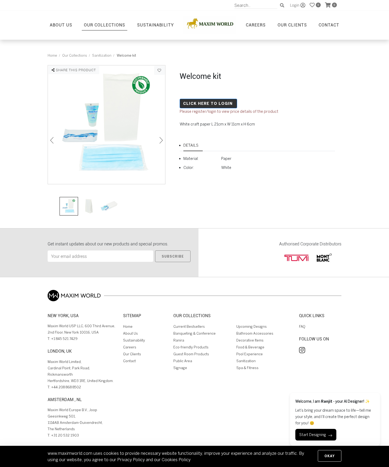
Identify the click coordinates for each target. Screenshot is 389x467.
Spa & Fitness (247, 368)
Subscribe (173, 256)
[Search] (282, 5)
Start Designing (312, 435)
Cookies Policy (176, 459)
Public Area (182, 361)
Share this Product (75, 70)
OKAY (329, 456)
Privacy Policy (131, 459)
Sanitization (101, 55)
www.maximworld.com (70, 453)
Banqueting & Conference (194, 333)
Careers (256, 25)
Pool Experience (249, 354)
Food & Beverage (250, 347)
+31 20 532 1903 (65, 435)
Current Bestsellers (189, 327)
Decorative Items (250, 340)
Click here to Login (208, 103)
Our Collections (104, 25)
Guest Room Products (191, 354)
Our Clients (292, 25)
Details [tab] (190, 145)
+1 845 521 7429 (64, 339)
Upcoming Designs (251, 327)
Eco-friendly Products (191, 347)
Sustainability (155, 25)
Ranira (178, 340)
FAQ (302, 327)
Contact (329, 25)
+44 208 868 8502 (66, 387)
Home (52, 55)
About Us (61, 25)
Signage (180, 368)
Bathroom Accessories (254, 333)
